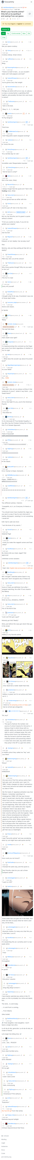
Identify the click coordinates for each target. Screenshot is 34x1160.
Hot (3, 33)
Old (29, 33)
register (19, 24)
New (24, 33)
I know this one (8, 144)
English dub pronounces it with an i (21, 568)
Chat (3, 37)
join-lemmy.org (6, 1157)
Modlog (3, 1139)
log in (13, 24)
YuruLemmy (9, 2)
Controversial (16, 33)
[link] (7, 19)
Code (3, 1153)
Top (8, 33)
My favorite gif (7, 1111)
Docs (3, 1150)
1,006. (7, 378)
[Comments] (30, 14)
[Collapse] (3, 42)
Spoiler (5, 310)
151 (4, 19)
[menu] (31, 2)
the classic (6, 461)
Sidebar (4, 29)
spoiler (5, 969)
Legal (3, 1143)
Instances (4, 1146)
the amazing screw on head (18, 705)
